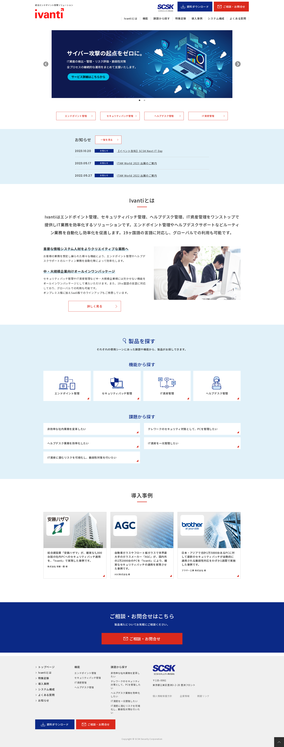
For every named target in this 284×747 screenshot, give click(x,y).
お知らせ (43, 700)
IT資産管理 (208, 116)
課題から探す (161, 18)
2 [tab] (144, 100)
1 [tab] (139, 100)
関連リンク (203, 696)
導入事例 (196, 18)
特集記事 (180, 18)
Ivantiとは (130, 18)
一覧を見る (107, 139)
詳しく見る (94, 306)
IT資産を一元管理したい (124, 701)
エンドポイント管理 (76, 116)
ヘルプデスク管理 (164, 116)
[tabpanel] (142, 64)
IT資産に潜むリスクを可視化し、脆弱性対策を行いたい (125, 709)
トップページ (46, 667)
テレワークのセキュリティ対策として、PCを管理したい (126, 685)
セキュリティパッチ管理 (120, 116)
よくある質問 (238, 18)
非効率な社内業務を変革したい (125, 674)
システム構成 (216, 18)
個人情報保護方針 (162, 696)
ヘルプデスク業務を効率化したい (125, 694)
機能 (145, 18)
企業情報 (184, 696)
